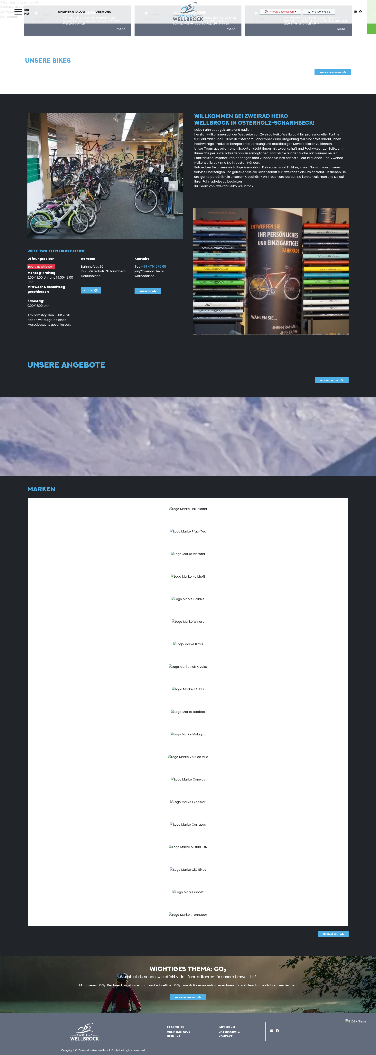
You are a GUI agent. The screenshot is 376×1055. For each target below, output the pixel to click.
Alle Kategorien (330, 72)
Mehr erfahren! (185, 997)
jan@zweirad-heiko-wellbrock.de (150, 273)
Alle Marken (330, 934)
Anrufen (145, 291)
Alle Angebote (329, 380)
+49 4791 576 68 (321, 11)
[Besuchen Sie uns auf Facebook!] (361, 12)
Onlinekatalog (71, 11)
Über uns (103, 11)
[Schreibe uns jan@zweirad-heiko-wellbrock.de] (356, 12)
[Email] (272, 1031)
